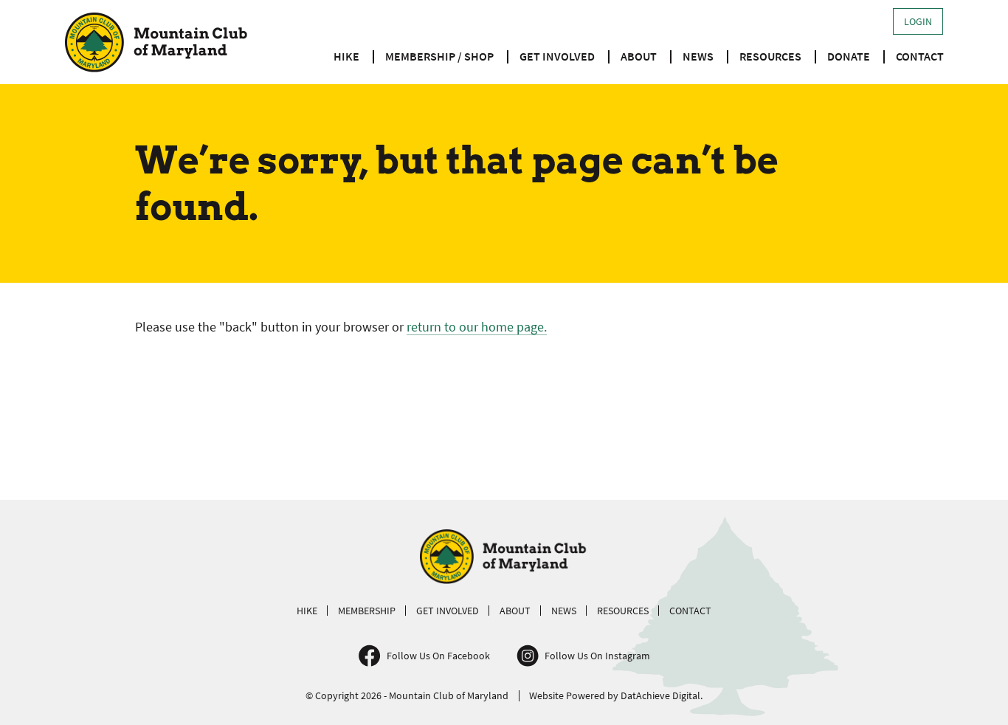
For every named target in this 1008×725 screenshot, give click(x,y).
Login (918, 21)
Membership (367, 610)
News (698, 56)
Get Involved (557, 56)
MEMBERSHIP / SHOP (439, 56)
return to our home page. (477, 326)
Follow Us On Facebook (438, 655)
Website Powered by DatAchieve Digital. (616, 695)
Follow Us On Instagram (597, 655)
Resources (770, 56)
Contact (920, 56)
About (639, 56)
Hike (346, 56)
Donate (848, 56)
